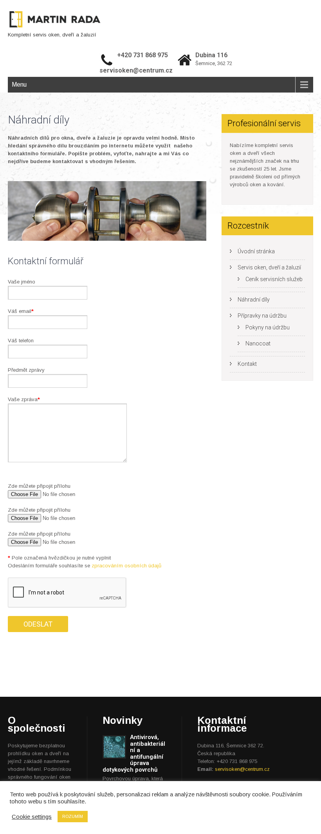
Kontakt (247, 364)
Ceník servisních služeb (274, 279)
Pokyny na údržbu (267, 327)
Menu (19, 84)
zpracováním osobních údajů (126, 566)
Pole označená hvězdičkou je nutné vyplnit (59, 558)
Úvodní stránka (256, 251)
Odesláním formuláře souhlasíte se (84, 566)
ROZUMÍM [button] (72, 816)
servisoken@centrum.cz (242, 769)
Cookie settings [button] (32, 817)
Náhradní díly (254, 299)
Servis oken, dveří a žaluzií (269, 267)
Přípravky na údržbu (262, 316)
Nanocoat (258, 343)
